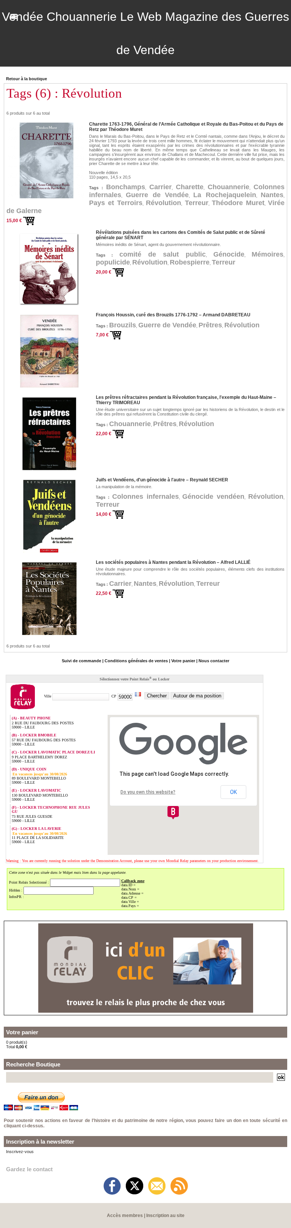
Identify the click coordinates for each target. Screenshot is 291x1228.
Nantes (272, 195)
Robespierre (190, 262)
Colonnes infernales (145, 496)
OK (233, 792)
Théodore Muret (238, 203)
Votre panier (183, 660)
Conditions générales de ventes (136, 660)
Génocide (228, 254)
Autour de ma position (197, 696)
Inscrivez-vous (20, 1151)
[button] (173, 812)
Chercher (157, 696)
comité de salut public (162, 254)
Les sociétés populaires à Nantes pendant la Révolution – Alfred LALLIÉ (173, 562)
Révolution (163, 203)
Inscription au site (165, 1215)
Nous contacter (214, 660)
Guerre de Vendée (157, 195)
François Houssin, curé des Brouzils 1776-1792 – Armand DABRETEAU (173, 315)
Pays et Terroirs (115, 203)
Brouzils (122, 325)
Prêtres (210, 325)
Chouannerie (228, 187)
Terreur (196, 203)
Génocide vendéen (213, 496)
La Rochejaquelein (224, 195)
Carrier (160, 187)
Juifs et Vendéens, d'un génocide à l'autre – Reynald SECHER (162, 479)
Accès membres (125, 1215)
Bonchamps (125, 187)
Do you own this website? (147, 792)
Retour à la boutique (26, 78)
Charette (189, 187)
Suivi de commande (81, 660)
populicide (113, 262)
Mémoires (267, 254)
